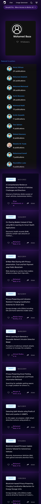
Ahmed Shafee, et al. (18, 355)
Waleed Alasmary (19, 134)
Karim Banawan (18, 96)
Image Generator (22, 3)
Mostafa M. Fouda (19, 144)
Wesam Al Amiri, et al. (17, 392)
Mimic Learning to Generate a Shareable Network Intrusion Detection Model (20, 339)
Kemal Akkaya (18, 67)
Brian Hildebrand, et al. (18, 203)
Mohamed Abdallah (20, 77)
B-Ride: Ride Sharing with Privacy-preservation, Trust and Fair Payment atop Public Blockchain (19, 264)
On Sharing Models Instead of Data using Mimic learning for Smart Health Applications (20, 225)
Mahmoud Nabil (19, 105)
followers (25, 42)
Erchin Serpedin (18, 115)
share (33, 203)
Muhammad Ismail (20, 153)
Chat (11, 3)
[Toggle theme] (31, 2)
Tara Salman (17, 125)
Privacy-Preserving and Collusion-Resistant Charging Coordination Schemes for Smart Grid (18, 302)
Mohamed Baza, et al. (17, 243)
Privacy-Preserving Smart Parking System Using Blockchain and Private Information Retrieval (19, 377)
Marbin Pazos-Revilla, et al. (18, 318)
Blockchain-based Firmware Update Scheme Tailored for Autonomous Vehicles (19, 449)
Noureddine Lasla (19, 163)
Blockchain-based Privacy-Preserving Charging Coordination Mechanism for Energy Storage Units (20, 486)
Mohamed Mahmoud (20, 86)
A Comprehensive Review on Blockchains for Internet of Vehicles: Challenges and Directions (19, 187)
